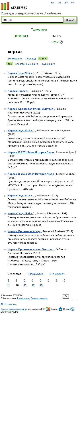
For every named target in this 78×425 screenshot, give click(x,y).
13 (41, 285)
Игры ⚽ (57, 42)
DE (59, 2)
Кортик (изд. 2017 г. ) (21, 73)
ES (66, 2)
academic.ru (14, 6)
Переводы (21, 35)
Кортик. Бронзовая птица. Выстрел (30, 108)
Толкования (39, 29)
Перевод (30, 58)
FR (72, 2)
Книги (57, 35)
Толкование (15, 58)
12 (33, 285)
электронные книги (26, 63)
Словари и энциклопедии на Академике (31, 13)
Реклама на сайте (39, 298)
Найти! (70, 20)
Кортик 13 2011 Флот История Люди (31, 152)
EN (52, 2)
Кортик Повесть (18, 90)
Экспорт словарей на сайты (14, 309)
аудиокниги (48, 63)
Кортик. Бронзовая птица (24, 231)
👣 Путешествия (9, 304)
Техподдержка (23, 298)
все (10, 63)
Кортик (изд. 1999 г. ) (21, 213)
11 (25, 285)
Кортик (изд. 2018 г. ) (21, 130)
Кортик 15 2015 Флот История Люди (31, 173)
